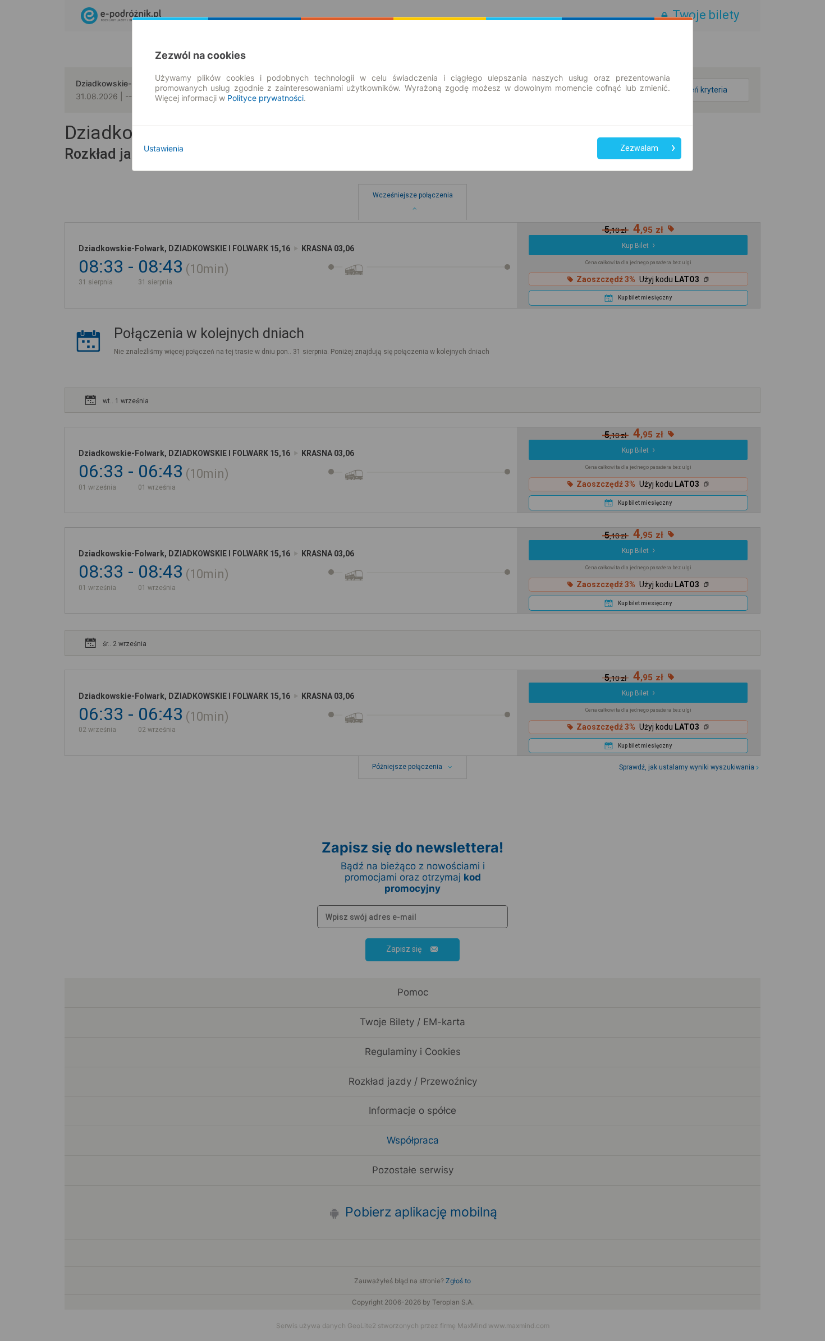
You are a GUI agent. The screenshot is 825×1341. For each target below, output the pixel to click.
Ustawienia (164, 148)
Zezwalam (639, 148)
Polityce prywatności (265, 98)
